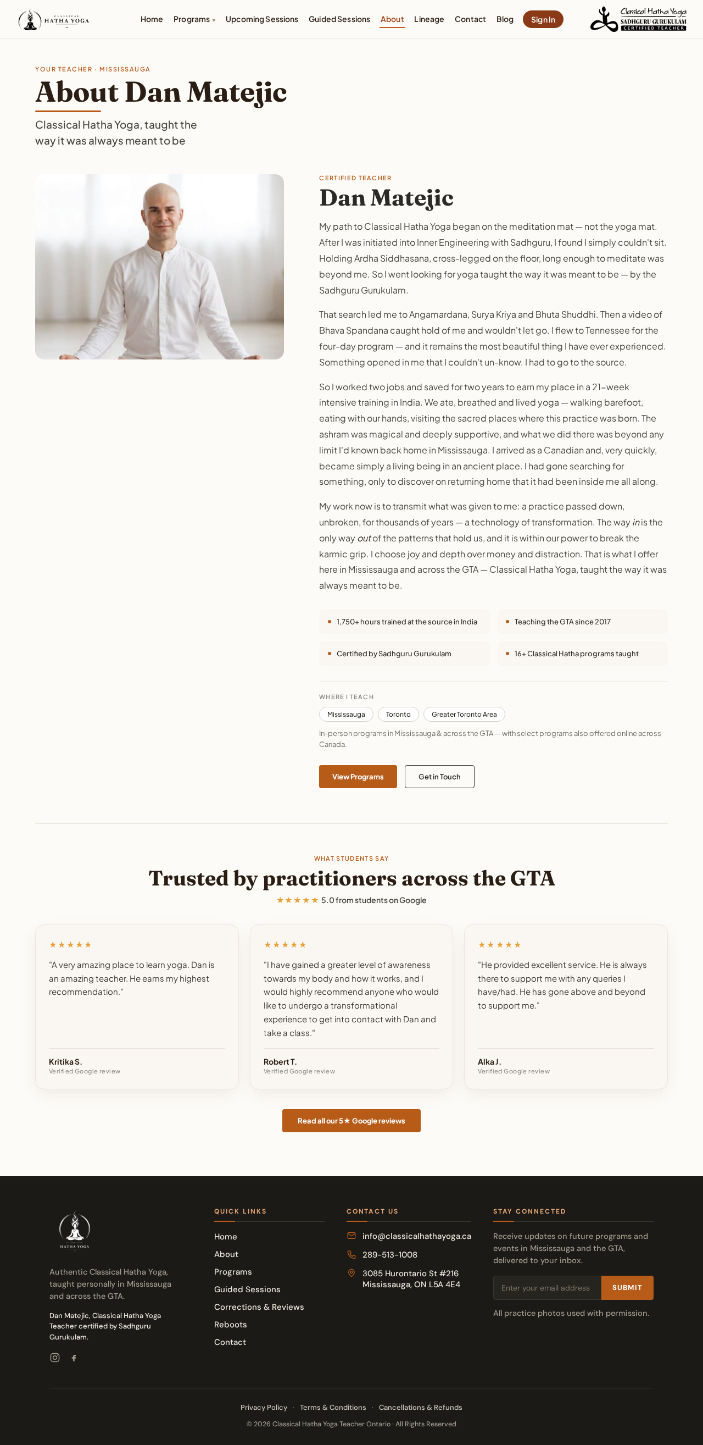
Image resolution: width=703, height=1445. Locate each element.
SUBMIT (627, 1287)
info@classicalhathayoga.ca (416, 1236)
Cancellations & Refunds (420, 1407)
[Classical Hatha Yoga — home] (54, 19)
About (392, 19)
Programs (194, 19)
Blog (505, 19)
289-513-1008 (389, 1254)
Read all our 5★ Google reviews (351, 1120)
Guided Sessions (339, 19)
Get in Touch (440, 776)
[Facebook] (73, 1359)
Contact (470, 19)
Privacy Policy (264, 1407)
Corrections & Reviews (259, 1307)
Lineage (429, 19)
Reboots (230, 1324)
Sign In (543, 19)
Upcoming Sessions (262, 19)
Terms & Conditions (333, 1407)
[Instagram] (54, 1359)
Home (152, 19)
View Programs (358, 776)
